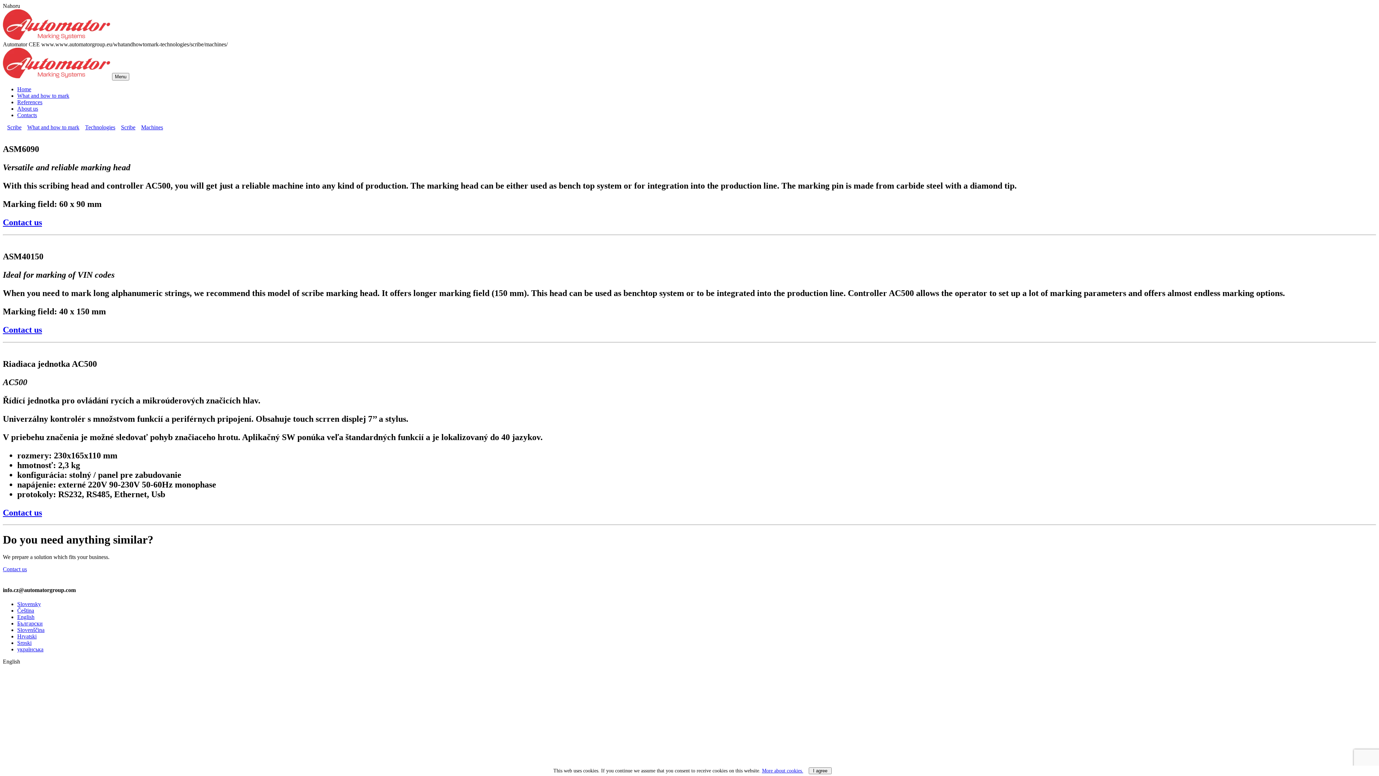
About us (27, 109)
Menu (120, 76)
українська (30, 649)
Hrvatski (27, 636)
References (29, 102)
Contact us (22, 222)
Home (24, 89)
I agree (820, 770)
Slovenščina (31, 630)
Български (30, 623)
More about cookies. (782, 770)
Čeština (25, 611)
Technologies (100, 127)
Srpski (24, 643)
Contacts (27, 115)
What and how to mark (43, 96)
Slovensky (29, 604)
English (25, 617)
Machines (152, 127)
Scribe (14, 127)
